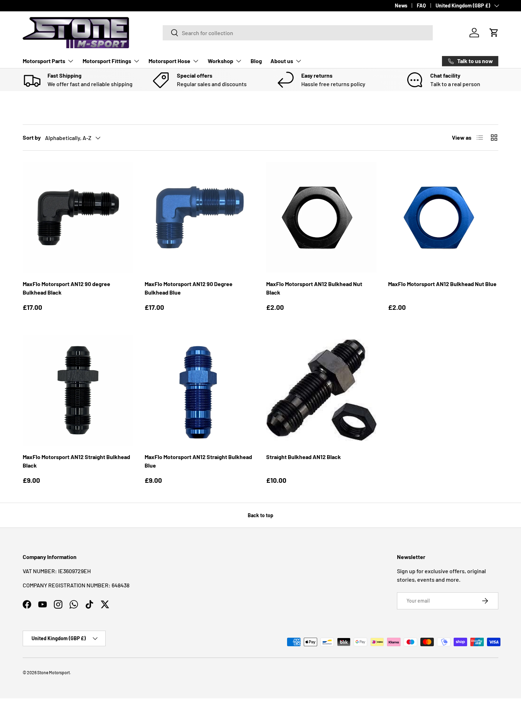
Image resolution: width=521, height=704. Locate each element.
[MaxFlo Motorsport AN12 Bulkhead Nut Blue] (443, 217)
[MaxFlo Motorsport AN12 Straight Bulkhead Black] (78, 390)
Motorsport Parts (44, 60)
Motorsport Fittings (107, 60)
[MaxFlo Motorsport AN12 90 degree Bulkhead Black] (78, 217)
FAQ (421, 5)
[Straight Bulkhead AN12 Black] (321, 390)
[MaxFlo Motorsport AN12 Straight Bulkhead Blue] (200, 390)
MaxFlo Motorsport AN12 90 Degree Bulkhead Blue (189, 288)
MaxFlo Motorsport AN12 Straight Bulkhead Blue (198, 461)
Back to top (260, 515)
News (401, 5)
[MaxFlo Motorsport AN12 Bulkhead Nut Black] (321, 217)
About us (281, 60)
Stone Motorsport (53, 672)
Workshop (220, 60)
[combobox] (298, 32)
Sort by (32, 137)
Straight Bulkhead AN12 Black (303, 456)
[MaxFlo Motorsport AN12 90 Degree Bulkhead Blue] (200, 217)
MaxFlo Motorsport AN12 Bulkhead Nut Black (314, 288)
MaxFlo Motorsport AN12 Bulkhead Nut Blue (442, 283)
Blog (256, 60)
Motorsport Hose (169, 60)
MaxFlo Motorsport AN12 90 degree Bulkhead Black (66, 288)
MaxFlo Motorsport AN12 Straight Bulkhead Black (76, 461)
